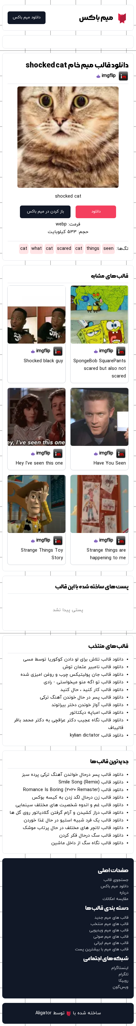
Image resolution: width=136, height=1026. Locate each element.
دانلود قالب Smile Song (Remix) (91, 782)
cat (78, 248)
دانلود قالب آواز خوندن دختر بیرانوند (87, 705)
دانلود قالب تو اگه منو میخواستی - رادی (83, 682)
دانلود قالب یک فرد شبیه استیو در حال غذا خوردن (73, 820)
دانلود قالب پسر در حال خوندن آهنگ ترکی (81, 697)
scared (64, 248)
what (36, 248)
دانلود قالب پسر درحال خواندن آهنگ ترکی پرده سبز (72, 774)
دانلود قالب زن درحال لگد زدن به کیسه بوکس (77, 797)
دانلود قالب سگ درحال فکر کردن (91, 835)
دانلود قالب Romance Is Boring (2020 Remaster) (73, 790)
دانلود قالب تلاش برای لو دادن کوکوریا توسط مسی (73, 659)
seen (108, 248)
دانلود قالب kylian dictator (96, 735)
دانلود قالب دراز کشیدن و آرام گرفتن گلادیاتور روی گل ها (66, 812)
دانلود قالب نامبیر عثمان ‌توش (93, 667)
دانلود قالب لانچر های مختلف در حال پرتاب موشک (73, 828)
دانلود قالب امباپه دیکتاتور (96, 712)
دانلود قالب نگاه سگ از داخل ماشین (87, 843)
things (92, 248)
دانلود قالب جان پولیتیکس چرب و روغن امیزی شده (72, 674)
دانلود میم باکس (26, 17)
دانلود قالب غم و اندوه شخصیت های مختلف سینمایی (69, 805)
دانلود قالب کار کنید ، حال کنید (91, 690)
